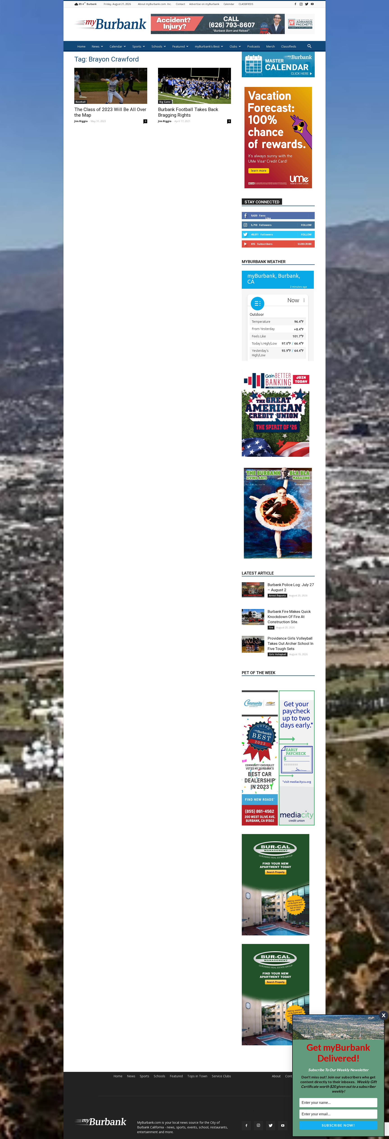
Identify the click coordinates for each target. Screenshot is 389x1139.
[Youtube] (312, 4)
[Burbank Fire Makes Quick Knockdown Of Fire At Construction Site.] (253, 579)
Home (81, 46)
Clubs (233, 46)
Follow (306, 225)
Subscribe (305, 244)
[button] (309, 47)
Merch (270, 46)
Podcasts (253, 46)
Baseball (81, 101)
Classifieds (288, 46)
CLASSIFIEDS (246, 4)
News (96, 46)
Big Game (164, 101)
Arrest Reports (277, 557)
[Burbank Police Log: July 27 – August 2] (253, 552)
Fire (271, 589)
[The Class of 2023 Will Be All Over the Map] (110, 86)
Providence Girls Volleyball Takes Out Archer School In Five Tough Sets (290, 605)
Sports (136, 46)
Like (268, 218)
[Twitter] (306, 4)
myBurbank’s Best (207, 46)
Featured (178, 46)
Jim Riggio (81, 121)
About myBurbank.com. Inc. (155, 4)
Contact (180, 4)
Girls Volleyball (277, 616)
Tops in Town (197, 1039)
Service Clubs (221, 1039)
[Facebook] (295, 4)
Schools (157, 46)
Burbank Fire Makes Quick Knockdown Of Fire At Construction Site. (289, 579)
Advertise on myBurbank (204, 4)
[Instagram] (301, 4)
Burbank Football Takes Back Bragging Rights (188, 112)
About (276, 1039)
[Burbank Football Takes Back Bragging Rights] (194, 86)
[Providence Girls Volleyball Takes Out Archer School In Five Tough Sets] (253, 606)
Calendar (229, 4)
